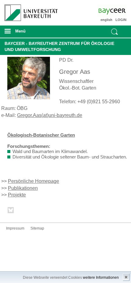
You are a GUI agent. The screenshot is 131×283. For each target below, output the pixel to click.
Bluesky (11, 211)
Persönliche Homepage (33, 181)
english (106, 20)
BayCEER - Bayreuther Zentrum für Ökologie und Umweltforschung (59, 46)
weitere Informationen (101, 277)
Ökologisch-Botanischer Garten (41, 135)
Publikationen (23, 188)
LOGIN (120, 20)
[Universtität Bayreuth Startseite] (29, 10)
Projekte (17, 194)
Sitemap (37, 228)
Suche (114, 32)
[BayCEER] (117, 11)
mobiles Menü (29, 33)
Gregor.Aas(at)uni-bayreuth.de (49, 115)
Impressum (15, 228)
